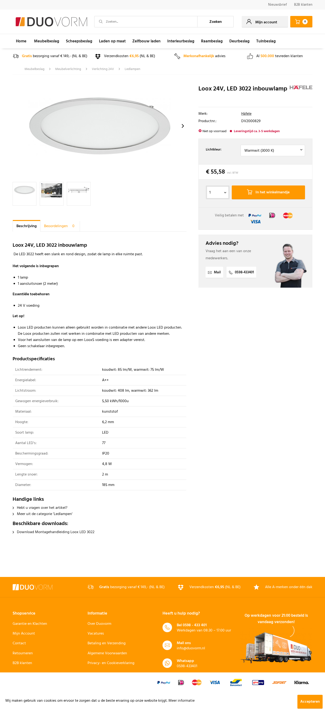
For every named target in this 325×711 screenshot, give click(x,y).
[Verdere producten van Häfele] (301, 93)
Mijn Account (24, 634)
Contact (19, 643)
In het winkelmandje (272, 192)
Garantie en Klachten (30, 624)
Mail (217, 272)
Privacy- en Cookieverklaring (111, 663)
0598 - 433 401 (195, 625)
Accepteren (310, 702)
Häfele (246, 114)
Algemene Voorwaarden (107, 653)
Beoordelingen (59, 226)
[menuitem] (278, 5)
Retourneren (23, 653)
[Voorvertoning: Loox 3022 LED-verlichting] (24, 194)
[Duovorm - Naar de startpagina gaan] (51, 22)
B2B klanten (303, 5)
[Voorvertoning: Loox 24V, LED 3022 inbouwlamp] (52, 194)
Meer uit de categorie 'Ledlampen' (44, 514)
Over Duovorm (99, 624)
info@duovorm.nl (191, 648)
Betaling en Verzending (107, 643)
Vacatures (96, 634)
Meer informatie (181, 701)
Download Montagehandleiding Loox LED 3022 (55, 532)
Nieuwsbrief (277, 5)
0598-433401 (244, 272)
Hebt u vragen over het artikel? (41, 508)
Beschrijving (26, 226)
